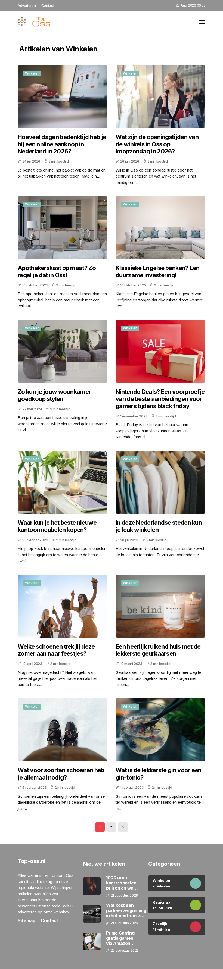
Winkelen (32, 73)
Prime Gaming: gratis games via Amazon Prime (121, 938)
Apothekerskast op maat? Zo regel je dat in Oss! (57, 271)
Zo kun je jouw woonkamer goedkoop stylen (54, 395)
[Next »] (123, 827)
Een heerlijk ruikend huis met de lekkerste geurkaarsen (158, 650)
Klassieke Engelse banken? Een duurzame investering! (158, 271)
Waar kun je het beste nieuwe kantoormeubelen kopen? (57, 526)
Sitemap (26, 920)
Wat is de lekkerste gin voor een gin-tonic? (159, 774)
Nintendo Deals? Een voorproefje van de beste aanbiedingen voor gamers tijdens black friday (160, 399)
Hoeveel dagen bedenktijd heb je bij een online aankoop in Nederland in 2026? (62, 144)
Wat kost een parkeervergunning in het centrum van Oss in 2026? (126, 911)
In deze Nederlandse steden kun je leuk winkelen (159, 526)
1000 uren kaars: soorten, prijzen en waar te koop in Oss (122, 883)
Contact (47, 5)
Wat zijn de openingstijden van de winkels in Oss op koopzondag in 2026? (157, 144)
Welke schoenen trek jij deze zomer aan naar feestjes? (56, 650)
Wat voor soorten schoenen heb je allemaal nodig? (61, 774)
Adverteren (27, 5)
